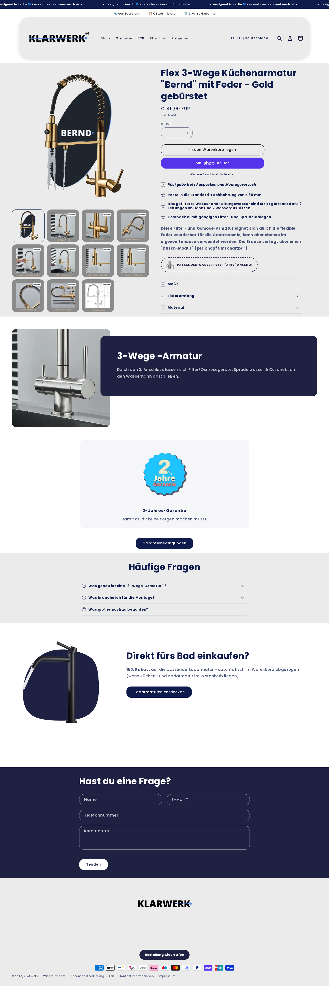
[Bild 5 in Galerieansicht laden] (28, 260)
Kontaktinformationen (137, 976)
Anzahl (167, 124)
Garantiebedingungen (164, 542)
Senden (93, 864)
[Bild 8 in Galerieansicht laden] (133, 260)
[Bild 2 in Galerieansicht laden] (63, 226)
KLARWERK (31, 976)
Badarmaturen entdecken (159, 692)
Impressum (167, 976)
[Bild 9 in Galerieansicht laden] (28, 295)
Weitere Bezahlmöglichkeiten (212, 174)
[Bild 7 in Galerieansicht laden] (98, 260)
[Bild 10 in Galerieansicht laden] (63, 295)
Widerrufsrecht (54, 976)
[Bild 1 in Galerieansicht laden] (28, 226)
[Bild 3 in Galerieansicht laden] (98, 226)
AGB (112, 976)
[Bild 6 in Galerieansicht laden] (63, 260)
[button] (280, 38)
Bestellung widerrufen (164, 955)
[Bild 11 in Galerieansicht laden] (98, 295)
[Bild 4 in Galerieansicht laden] (133, 226)
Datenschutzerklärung (87, 976)
